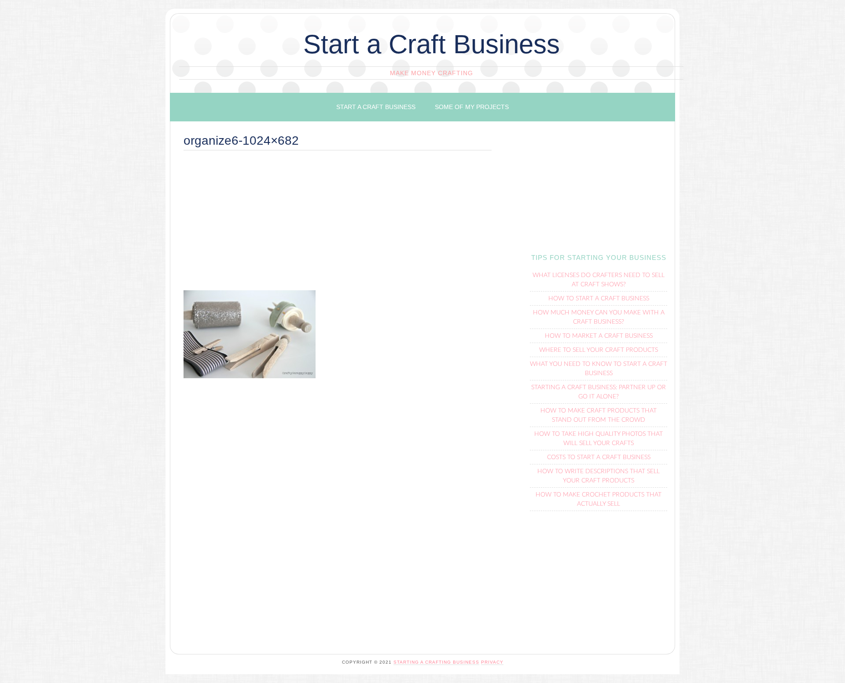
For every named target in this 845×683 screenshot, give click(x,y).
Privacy (492, 662)
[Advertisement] (338, 224)
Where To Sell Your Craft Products (598, 350)
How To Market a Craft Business (599, 336)
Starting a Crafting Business (436, 662)
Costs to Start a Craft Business (598, 457)
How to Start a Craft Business (598, 299)
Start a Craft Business (431, 44)
